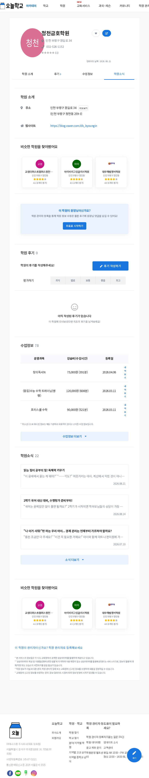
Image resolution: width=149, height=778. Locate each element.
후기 (57, 74)
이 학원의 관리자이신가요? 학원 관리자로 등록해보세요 (49, 647)
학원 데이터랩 (93, 742)
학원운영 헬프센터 (94, 754)
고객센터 (108, 747)
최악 (58, 280)
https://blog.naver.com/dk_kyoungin (73, 125)
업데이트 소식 (111, 742)
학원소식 (119, 74)
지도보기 (83, 108)
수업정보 (87, 74)
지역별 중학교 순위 (77, 759)
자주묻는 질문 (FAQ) (114, 737)
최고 (118, 280)
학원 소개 (27, 74)
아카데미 (31, 5)
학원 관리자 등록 (95, 737)
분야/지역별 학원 (76, 745)
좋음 (103, 280)
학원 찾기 (74, 732)
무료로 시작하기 (74, 226)
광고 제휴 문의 (93, 747)
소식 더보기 (72, 559)
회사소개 (56, 732)
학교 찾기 (74, 738)
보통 (88, 280)
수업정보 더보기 (72, 436)
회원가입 (56, 738)
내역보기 (125, 372)
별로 (73, 280)
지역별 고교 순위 (77, 752)
